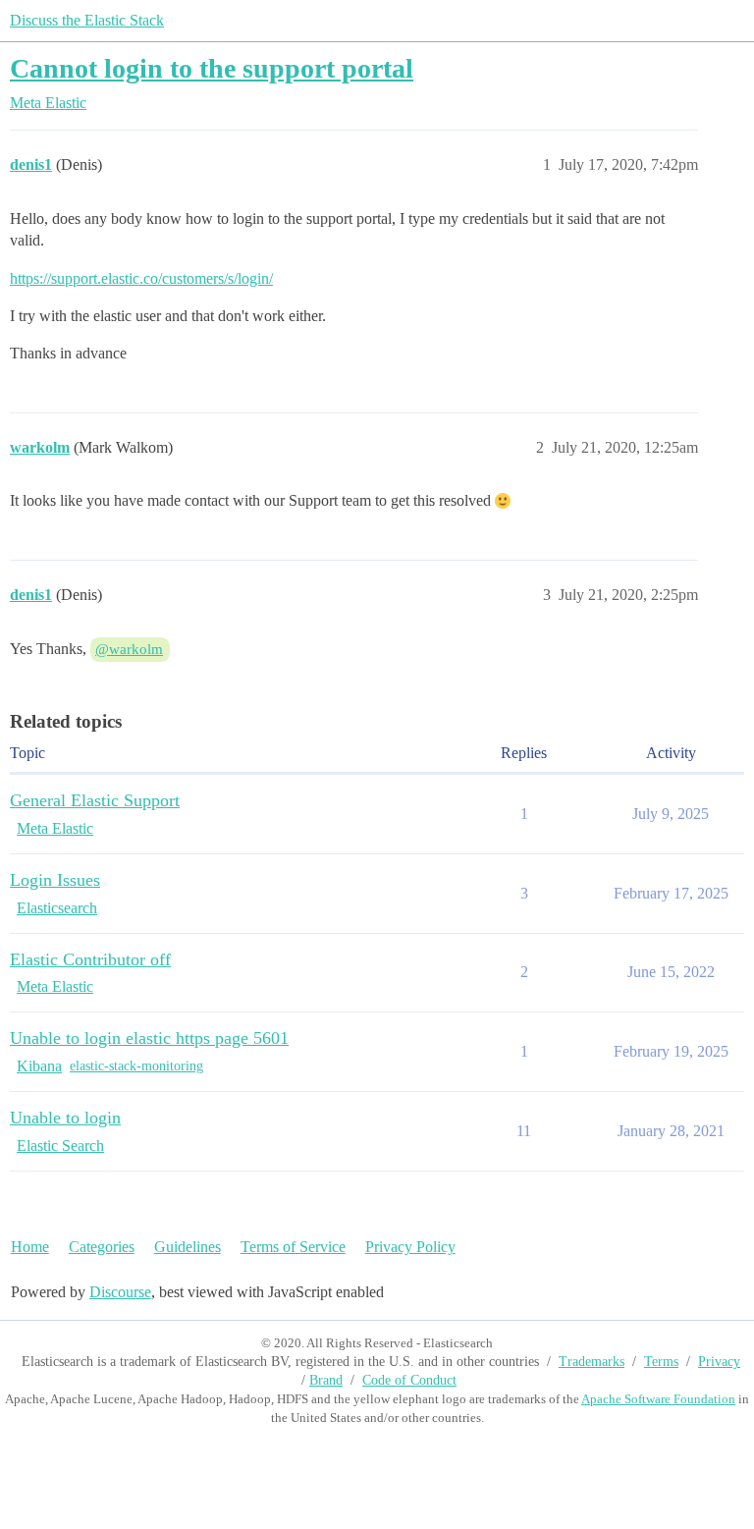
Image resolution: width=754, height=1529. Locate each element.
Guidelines (187, 1246)
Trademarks (591, 1361)
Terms (661, 1361)
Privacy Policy (410, 1246)
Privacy (719, 1361)
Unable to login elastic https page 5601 (149, 1038)
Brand (326, 1380)
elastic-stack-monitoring (136, 1066)
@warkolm (129, 649)
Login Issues (55, 880)
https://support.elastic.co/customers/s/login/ (141, 278)
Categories (102, 1246)
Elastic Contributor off (90, 959)
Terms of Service (293, 1246)
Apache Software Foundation (658, 1399)
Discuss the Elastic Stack (87, 20)
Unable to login (65, 1117)
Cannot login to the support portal (211, 68)
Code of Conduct (409, 1380)
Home (30, 1246)
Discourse (120, 1291)
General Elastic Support (95, 800)
